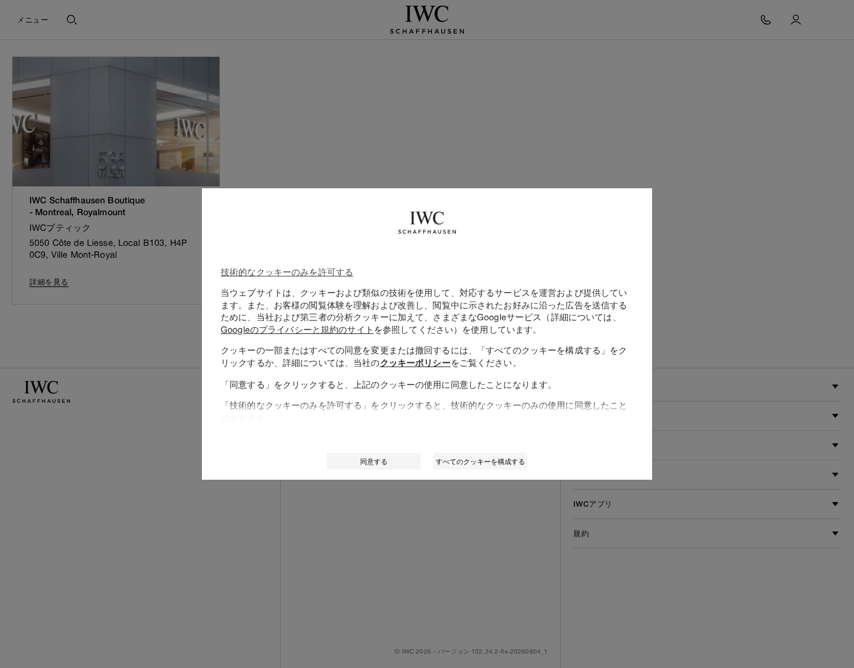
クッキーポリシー (415, 363)
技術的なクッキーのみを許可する (287, 271)
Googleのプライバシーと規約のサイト (297, 329)
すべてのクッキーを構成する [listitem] (480, 461)
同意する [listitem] (374, 461)
